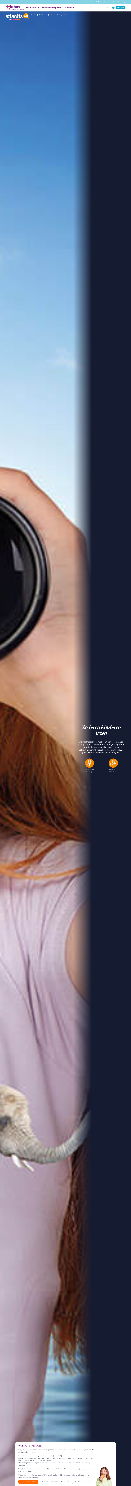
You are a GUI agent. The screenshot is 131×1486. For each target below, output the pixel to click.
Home (33, 15)
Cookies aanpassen (82, 1482)
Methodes (43, 15)
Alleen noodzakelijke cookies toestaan (57, 1482)
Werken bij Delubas (102, 2)
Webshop (69, 8)
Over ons (89, 2)
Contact (116, 2)
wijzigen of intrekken (30, 1477)
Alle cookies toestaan (28, 1482)
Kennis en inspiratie (51, 8)
